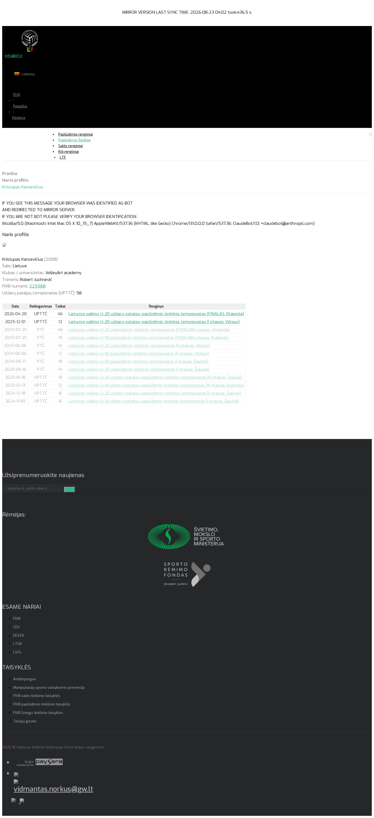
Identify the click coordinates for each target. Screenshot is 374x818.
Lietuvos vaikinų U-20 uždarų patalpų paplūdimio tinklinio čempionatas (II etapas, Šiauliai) (154, 393)
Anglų (42, 84)
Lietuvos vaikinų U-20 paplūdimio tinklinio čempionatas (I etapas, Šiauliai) (138, 369)
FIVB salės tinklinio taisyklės (36, 695)
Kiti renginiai (68, 151)
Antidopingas (24, 679)
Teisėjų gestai (24, 721)
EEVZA (18, 635)
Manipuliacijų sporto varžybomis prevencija (49, 687)
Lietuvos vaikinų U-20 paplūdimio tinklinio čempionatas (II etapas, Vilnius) (139, 345)
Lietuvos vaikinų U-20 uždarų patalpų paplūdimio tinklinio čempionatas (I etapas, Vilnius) (154, 322)
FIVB (17, 618)
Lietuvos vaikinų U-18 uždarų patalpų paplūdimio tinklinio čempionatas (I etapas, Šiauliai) (153, 401)
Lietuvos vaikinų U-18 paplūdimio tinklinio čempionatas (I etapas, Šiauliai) (138, 361)
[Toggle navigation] (370, 134)
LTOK (17, 643)
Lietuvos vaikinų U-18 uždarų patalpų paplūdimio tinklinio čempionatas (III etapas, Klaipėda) (156, 385)
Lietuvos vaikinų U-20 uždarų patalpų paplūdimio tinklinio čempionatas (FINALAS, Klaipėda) (156, 314)
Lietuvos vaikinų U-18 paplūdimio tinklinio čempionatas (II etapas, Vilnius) (138, 353)
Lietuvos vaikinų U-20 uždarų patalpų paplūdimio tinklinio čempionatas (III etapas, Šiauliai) (155, 377)
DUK (16, 94)
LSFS (17, 652)
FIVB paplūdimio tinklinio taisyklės (41, 704)
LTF (63, 157)
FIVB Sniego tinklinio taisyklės (38, 712)
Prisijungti (36, 128)
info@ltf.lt (13, 55)
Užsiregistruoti (40, 134)
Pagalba (20, 106)
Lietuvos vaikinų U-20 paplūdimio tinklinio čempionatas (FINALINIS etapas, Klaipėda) (149, 329)
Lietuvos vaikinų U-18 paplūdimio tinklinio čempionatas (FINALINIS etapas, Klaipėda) (148, 337)
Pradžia (9, 173)
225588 (37, 286)
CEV (16, 627)
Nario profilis (15, 180)
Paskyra (18, 117)
